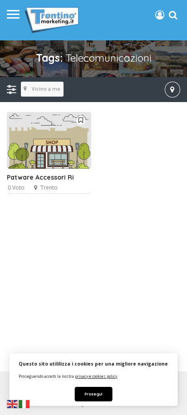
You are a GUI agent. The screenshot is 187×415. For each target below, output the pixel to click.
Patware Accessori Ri (40, 177)
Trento (49, 187)
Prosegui (93, 393)
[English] (13, 404)
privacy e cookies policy (96, 376)
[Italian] (24, 404)
